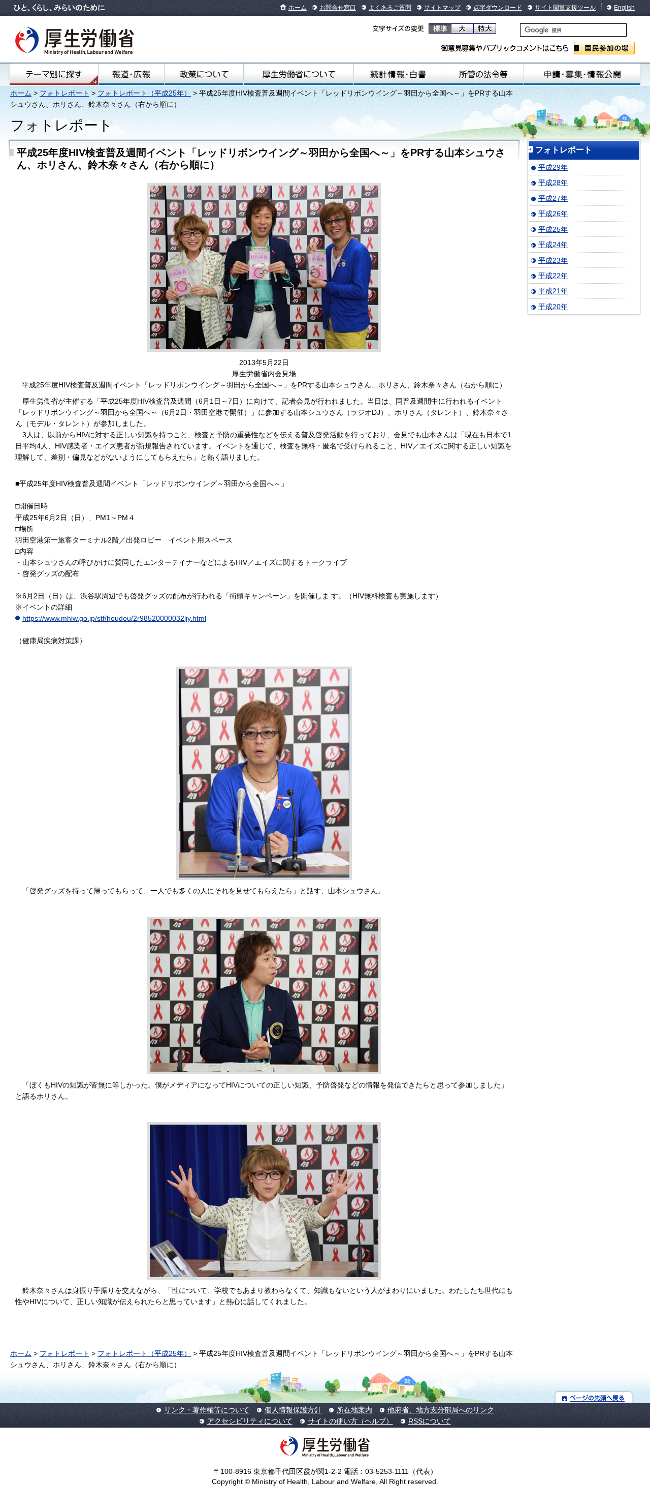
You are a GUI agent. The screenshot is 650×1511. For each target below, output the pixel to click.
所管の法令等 (483, 74)
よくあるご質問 (390, 7)
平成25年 (553, 229)
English (624, 7)
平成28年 (553, 182)
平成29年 (553, 167)
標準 (440, 28)
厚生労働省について (298, 74)
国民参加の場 (604, 48)
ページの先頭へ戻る (594, 1397)
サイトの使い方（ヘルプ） (350, 1421)
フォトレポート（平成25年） (144, 93)
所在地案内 (354, 1410)
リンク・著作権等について (206, 1410)
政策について (204, 74)
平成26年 (553, 213)
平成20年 (553, 307)
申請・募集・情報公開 (582, 74)
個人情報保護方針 (293, 1410)
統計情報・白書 (398, 74)
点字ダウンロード (497, 7)
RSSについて (429, 1421)
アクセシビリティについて (249, 1421)
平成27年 (553, 198)
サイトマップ (442, 7)
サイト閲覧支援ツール (565, 7)
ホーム (297, 7)
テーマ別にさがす (54, 74)
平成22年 (553, 275)
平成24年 (553, 244)
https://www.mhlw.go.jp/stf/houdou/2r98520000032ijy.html (114, 618)
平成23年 (553, 260)
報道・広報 (131, 74)
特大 (485, 28)
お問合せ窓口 (337, 7)
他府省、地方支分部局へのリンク (440, 1410)
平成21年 (553, 291)
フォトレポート (64, 93)
